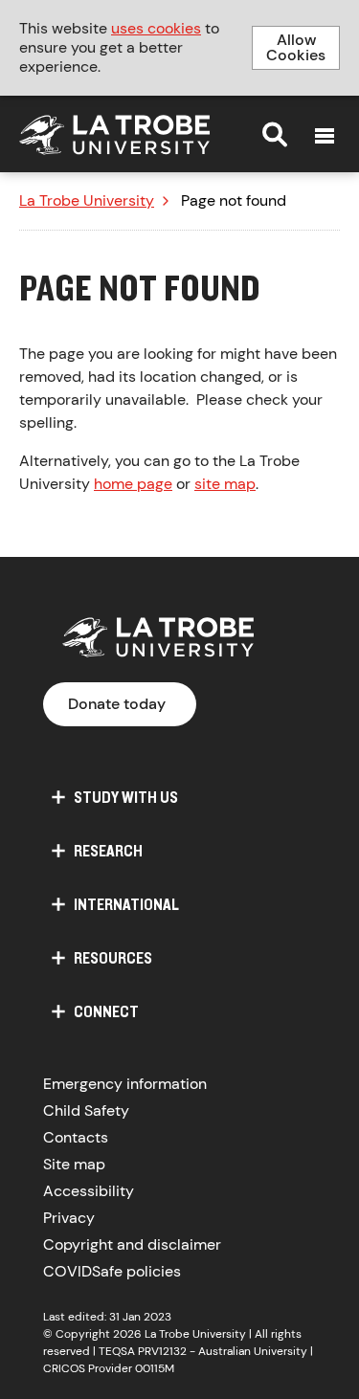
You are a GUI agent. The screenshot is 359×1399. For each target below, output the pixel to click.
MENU (325, 136)
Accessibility (88, 1191)
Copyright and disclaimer (132, 1244)
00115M (154, 1368)
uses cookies (156, 28)
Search (275, 134)
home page (133, 484)
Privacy (69, 1218)
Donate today (117, 704)
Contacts (75, 1137)
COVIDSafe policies (112, 1271)
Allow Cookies (295, 47)
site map (225, 484)
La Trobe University (86, 201)
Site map (74, 1164)
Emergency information (125, 1084)
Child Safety (86, 1110)
